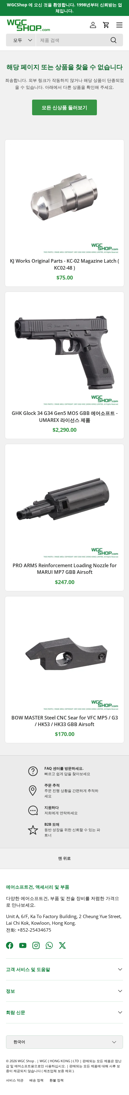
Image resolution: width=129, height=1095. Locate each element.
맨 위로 (64, 858)
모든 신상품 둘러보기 (64, 107)
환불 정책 (57, 1080)
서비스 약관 (14, 1080)
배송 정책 (36, 1080)
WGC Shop (26, 1061)
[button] (106, 25)
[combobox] (64, 40)
